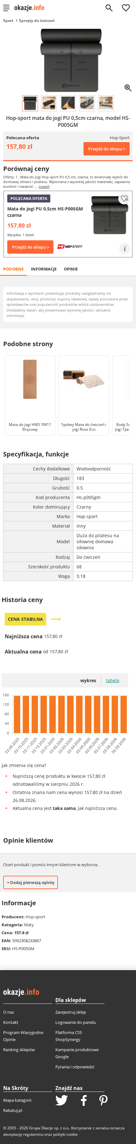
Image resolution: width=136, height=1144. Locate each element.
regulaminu (33, 1134)
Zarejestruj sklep (70, 1012)
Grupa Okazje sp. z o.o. (49, 1128)
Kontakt (10, 1022)
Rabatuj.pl (12, 1110)
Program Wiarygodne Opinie (23, 1036)
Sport (8, 20)
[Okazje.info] (31, 8)
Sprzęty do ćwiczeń (37, 20)
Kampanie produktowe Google (77, 1053)
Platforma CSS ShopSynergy (68, 1036)
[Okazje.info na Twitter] (61, 1101)
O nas (8, 1012)
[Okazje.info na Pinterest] (103, 1101)
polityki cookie (65, 1134)
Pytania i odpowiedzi (74, 1067)
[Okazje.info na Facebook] (84, 1101)
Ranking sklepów (19, 1049)
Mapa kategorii (17, 1100)
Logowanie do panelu (75, 1022)
